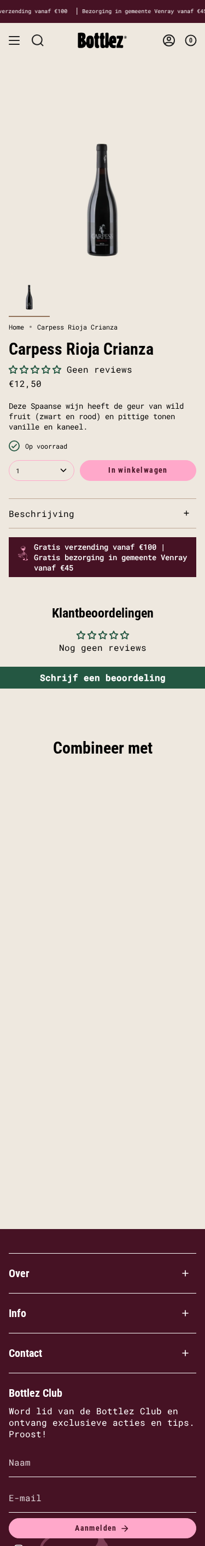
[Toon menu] (14, 40)
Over (19, 1273)
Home (16, 326)
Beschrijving (41, 513)
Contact (25, 1353)
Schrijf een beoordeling (103, 677)
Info (17, 1313)
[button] (35, 369)
